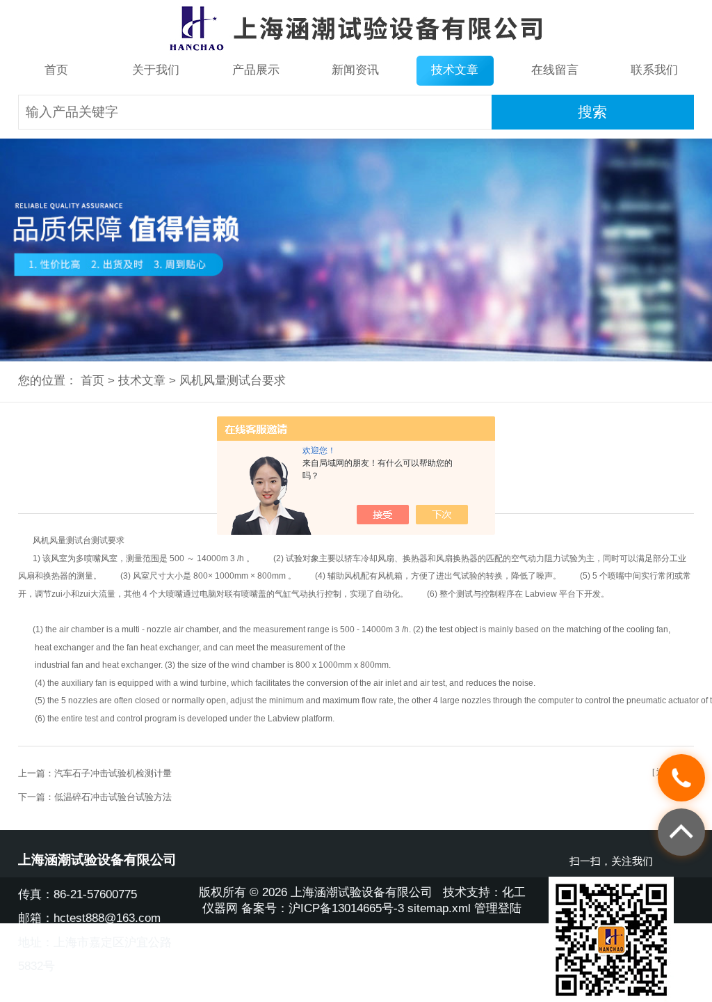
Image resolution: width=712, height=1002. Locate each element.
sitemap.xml (439, 908)
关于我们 (155, 70)
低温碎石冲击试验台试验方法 (113, 797)
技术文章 (454, 70)
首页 (56, 70)
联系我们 (654, 70)
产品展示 (256, 70)
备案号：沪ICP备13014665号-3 (322, 908)
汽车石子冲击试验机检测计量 (113, 773)
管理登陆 (497, 908)
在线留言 (554, 70)
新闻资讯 (355, 70)
